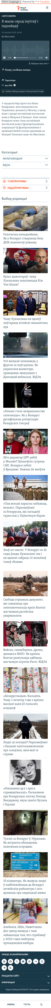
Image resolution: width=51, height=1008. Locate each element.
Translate (45, 2)
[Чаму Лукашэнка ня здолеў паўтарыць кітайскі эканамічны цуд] (25, 302)
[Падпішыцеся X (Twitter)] (16, 961)
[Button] (8, 81)
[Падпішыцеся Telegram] (4, 967)
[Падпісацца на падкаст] (29, 961)
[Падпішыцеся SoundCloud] (35, 961)
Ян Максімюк (8, 37)
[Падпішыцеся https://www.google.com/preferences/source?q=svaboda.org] (4, 961)
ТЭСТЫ (27, 1004)
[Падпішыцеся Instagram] (42, 961)
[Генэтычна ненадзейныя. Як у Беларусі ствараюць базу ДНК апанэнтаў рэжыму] (25, 218)
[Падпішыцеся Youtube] (23, 961)
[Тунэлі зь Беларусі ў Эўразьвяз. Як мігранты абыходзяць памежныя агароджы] (25, 822)
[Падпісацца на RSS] (10, 967)
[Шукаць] (41, 1004)
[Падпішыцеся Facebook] (10, 961)
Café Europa (9, 16)
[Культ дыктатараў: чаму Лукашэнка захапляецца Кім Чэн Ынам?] (25, 260)
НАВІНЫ (11, 1004)
